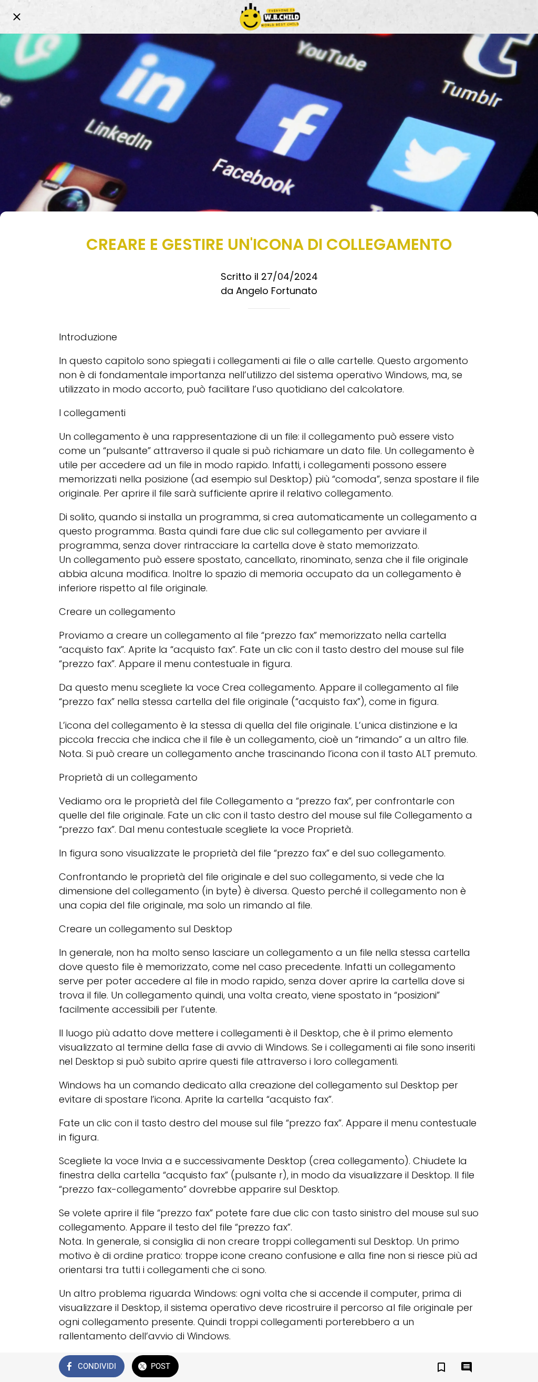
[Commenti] (466, 1367)
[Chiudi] (17, 17)
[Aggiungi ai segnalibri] (441, 1367)
